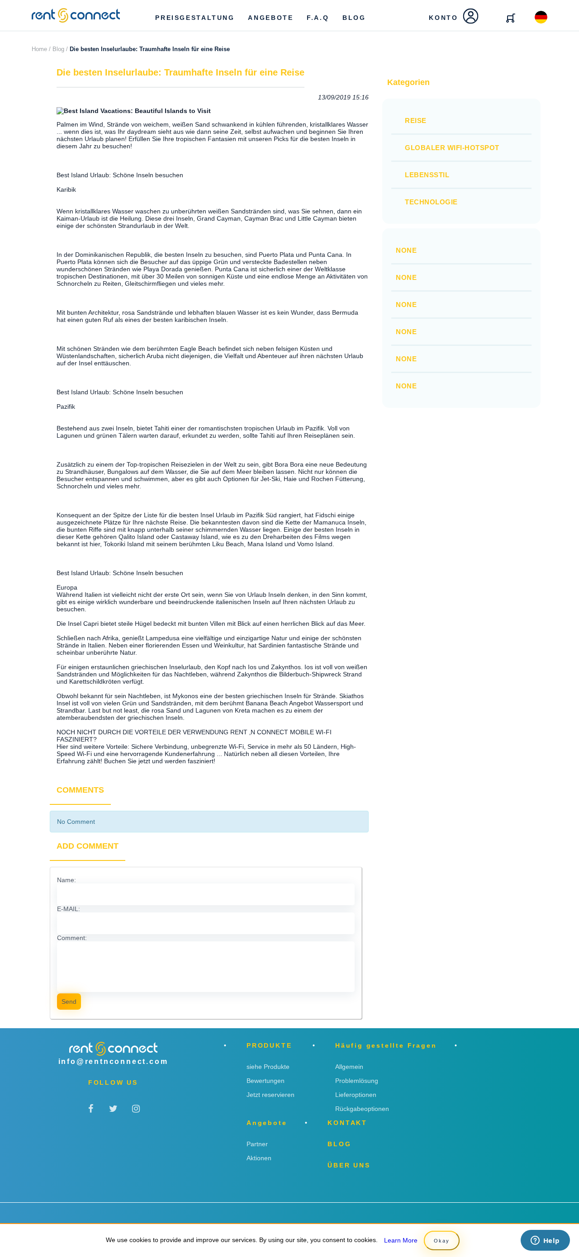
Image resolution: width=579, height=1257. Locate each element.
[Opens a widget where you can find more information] (545, 1241)
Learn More (401, 1240)
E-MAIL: (68, 908)
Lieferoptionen (355, 1094)
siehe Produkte (268, 1066)
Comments (80, 789)
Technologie (431, 202)
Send (69, 1001)
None (406, 250)
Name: (66, 880)
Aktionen (259, 1158)
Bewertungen (266, 1080)
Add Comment (88, 846)
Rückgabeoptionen (362, 1108)
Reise (416, 120)
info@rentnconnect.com (113, 1061)
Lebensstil (427, 175)
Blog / (60, 49)
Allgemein (349, 1066)
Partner (257, 1144)
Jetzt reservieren (270, 1094)
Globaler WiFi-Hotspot (452, 147)
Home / (41, 49)
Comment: (72, 937)
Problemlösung (356, 1080)
